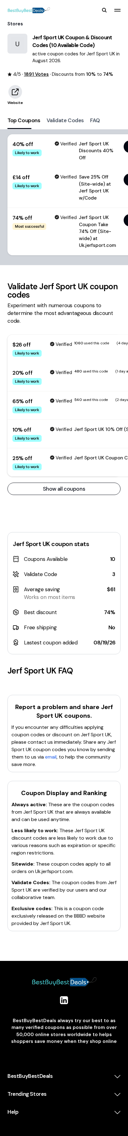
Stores (15, 24)
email (51, 757)
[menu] (117, 10)
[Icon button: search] (104, 10)
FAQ (95, 120)
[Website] (15, 92)
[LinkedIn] (64, 1000)
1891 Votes (36, 74)
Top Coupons (23, 120)
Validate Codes (65, 120)
